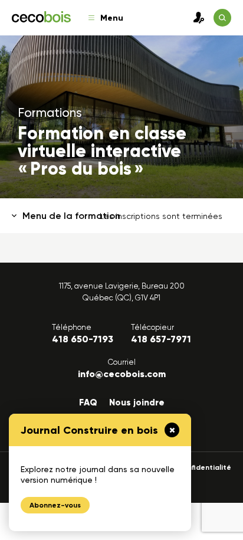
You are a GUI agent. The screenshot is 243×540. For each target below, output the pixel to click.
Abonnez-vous (55, 505)
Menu (111, 18)
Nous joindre (137, 402)
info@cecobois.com (122, 373)
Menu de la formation (71, 215)
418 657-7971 (161, 339)
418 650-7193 (82, 339)
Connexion (196, 18)
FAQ (88, 402)
